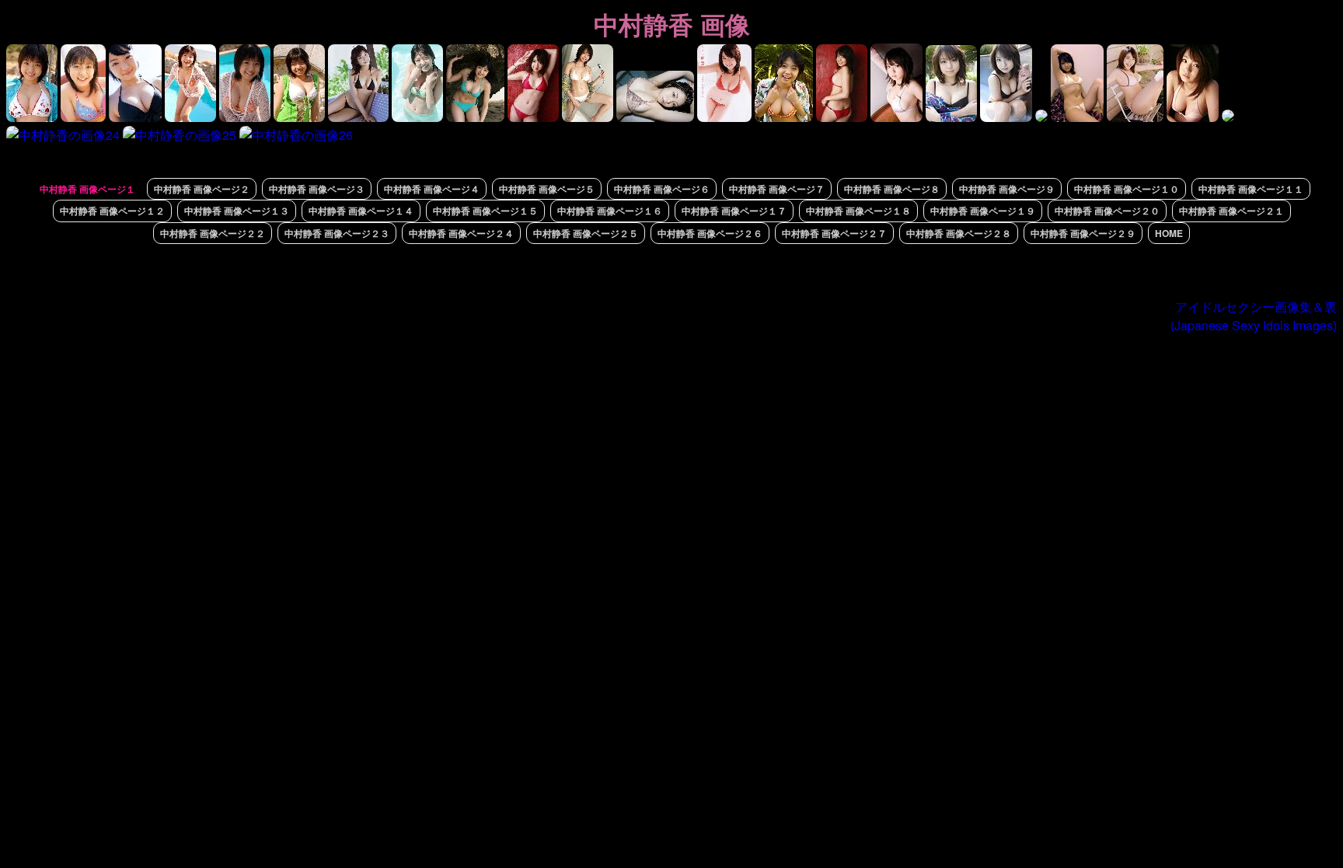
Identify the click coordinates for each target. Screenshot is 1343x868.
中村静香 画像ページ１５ (485, 211)
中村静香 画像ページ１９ (982, 211)
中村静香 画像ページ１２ (112, 211)
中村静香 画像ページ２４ (461, 233)
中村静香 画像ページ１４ (361, 211)
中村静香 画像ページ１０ (1126, 189)
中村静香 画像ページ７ (777, 189)
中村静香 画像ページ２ (201, 189)
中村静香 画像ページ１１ (1250, 189)
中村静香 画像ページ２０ (1107, 211)
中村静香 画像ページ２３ (336, 233)
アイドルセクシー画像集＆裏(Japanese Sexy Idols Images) (1253, 316)
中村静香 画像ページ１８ (858, 211)
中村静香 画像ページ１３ (236, 211)
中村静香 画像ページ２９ (1083, 233)
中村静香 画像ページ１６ (609, 211)
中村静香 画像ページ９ (1007, 189)
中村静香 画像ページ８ (892, 189)
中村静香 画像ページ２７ (834, 233)
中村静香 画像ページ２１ (1231, 211)
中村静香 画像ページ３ (317, 189)
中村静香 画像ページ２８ (958, 233)
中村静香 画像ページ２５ (585, 233)
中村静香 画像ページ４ (432, 189)
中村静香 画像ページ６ (662, 189)
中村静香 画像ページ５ (547, 189)
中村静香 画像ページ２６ (710, 233)
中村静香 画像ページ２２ (212, 233)
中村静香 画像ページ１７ (734, 211)
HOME (1169, 233)
